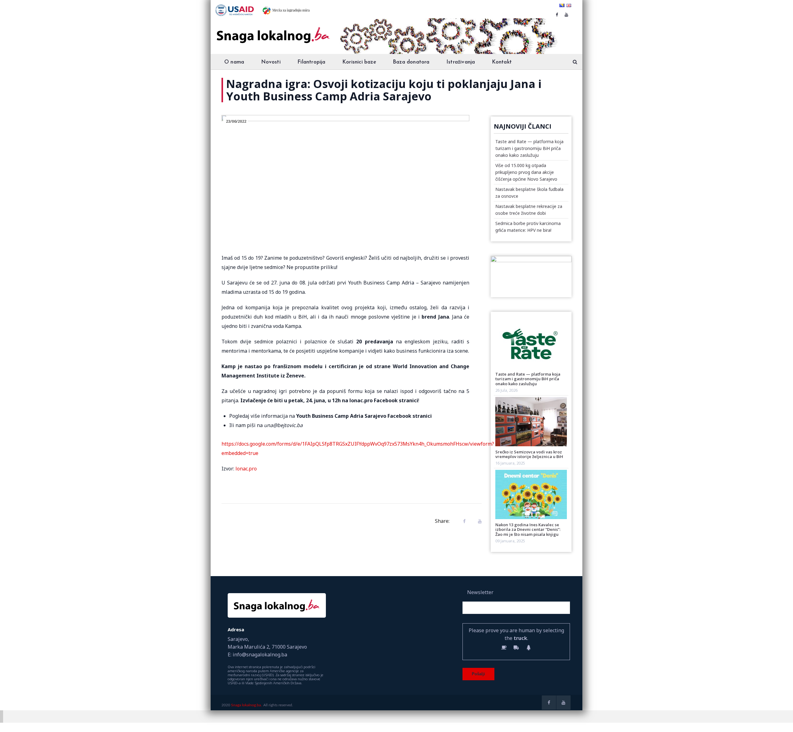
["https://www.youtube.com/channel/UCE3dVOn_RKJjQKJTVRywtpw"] (566, 14)
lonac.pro (245, 468)
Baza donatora (411, 62)
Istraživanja (460, 62)
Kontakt (502, 62)
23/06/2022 (236, 121)
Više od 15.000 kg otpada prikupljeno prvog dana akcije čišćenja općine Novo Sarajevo (526, 172)
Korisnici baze (359, 62)
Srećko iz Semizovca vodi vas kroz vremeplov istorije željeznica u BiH (529, 454)
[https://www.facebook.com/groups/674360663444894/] (557, 14)
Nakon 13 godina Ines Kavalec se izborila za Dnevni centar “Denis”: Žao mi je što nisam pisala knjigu (527, 529)
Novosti (271, 62)
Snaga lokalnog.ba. (246, 705)
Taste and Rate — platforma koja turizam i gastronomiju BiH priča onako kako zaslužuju (529, 148)
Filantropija (311, 62)
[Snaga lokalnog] (272, 30)
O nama (234, 62)
